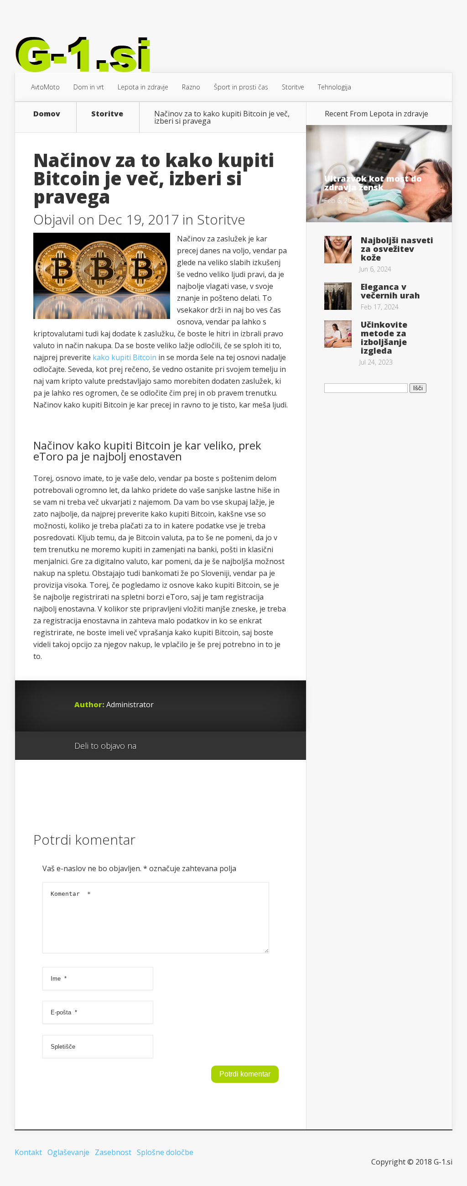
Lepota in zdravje (143, 87)
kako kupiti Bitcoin (124, 357)
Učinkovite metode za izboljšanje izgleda (384, 337)
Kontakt (28, 1152)
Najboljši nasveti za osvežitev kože (397, 249)
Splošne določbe (165, 1152)
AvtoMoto (45, 87)
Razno (191, 87)
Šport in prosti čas (241, 87)
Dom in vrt (88, 87)
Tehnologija (334, 87)
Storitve (293, 87)
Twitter (187, 746)
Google (152, 746)
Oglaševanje (68, 1152)
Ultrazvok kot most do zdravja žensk (373, 183)
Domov (46, 114)
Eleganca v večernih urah (390, 291)
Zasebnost (113, 1152)
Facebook (170, 746)
